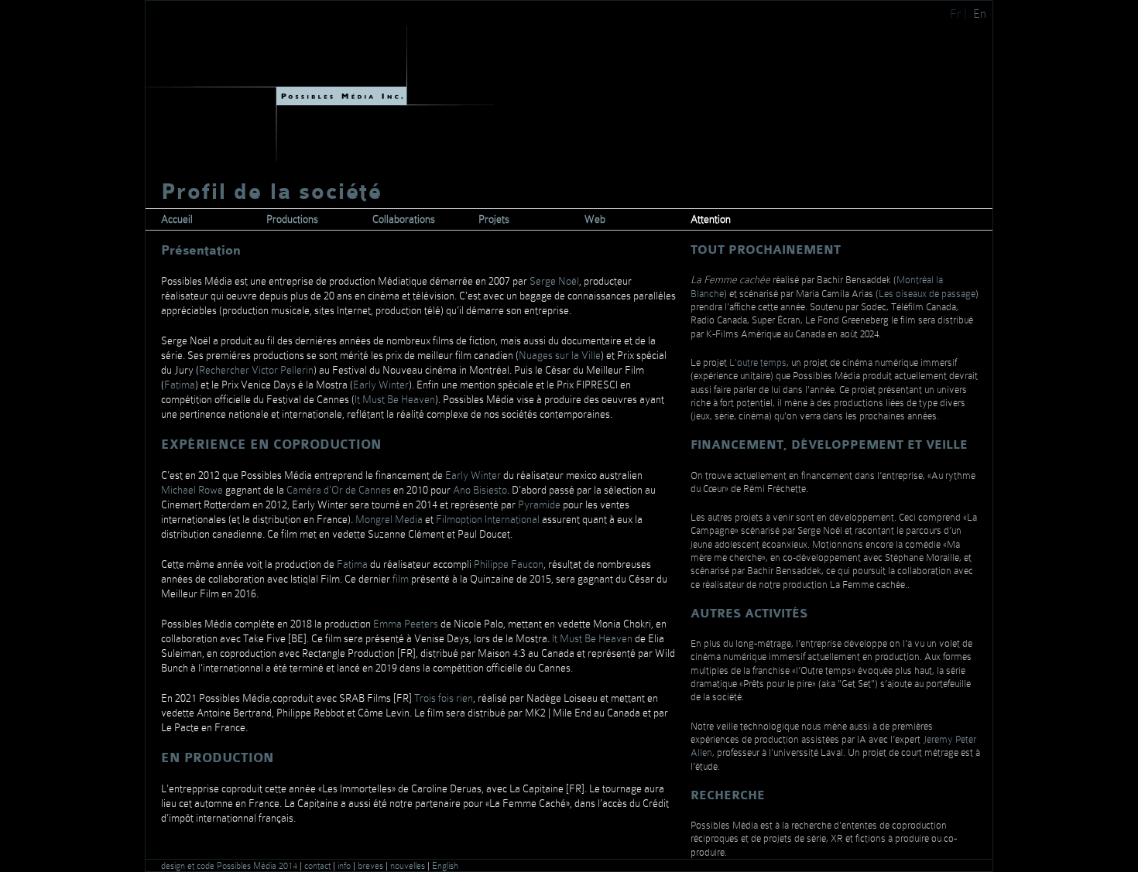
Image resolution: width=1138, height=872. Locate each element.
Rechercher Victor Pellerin (256, 370)
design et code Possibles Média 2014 (230, 865)
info (345, 865)
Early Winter (381, 384)
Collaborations (403, 219)
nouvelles (408, 865)
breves (372, 865)
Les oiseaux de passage (927, 293)
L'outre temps (758, 362)
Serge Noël (554, 281)
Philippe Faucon (508, 564)
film (399, 579)
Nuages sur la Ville (560, 355)
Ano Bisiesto (480, 490)
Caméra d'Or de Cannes (338, 490)
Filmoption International (488, 519)
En (981, 13)
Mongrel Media (389, 519)
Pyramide (539, 504)
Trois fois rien (443, 698)
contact (318, 865)
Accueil (177, 219)
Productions (292, 219)
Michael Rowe (192, 490)
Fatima (179, 384)
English (445, 865)
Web (594, 219)
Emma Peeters (405, 623)
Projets (493, 219)
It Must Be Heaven (395, 399)
